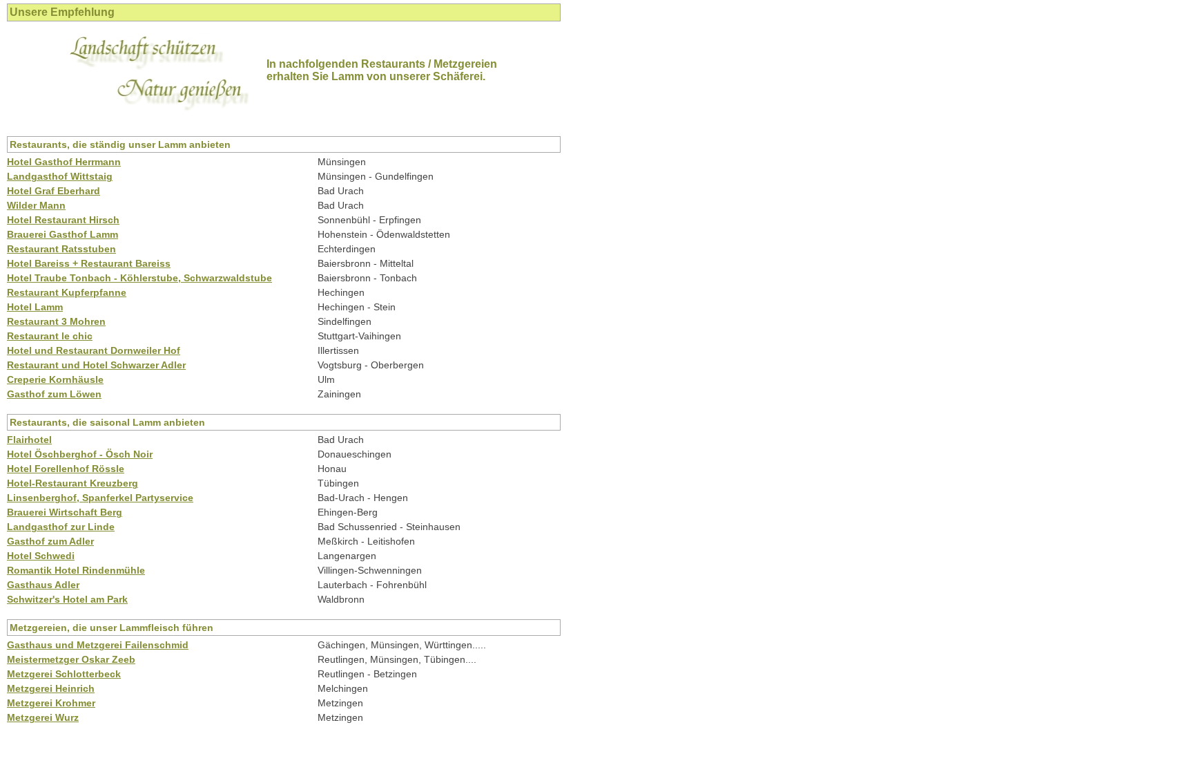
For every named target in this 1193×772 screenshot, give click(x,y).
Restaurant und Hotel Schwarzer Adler (96, 364)
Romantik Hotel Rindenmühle (76, 570)
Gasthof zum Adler (50, 541)
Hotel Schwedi (41, 555)
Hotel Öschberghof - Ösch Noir (80, 454)
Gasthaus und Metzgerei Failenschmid (97, 644)
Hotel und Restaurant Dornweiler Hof (93, 350)
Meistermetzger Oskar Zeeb (71, 659)
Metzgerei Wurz (43, 717)
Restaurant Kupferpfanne (66, 292)
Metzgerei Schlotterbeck (64, 673)
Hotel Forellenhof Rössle (65, 468)
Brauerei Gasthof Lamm (62, 234)
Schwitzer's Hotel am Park (67, 599)
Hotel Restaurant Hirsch (63, 219)
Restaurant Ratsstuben (61, 248)
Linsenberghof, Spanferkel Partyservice (100, 497)
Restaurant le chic (50, 335)
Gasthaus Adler (43, 584)
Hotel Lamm (35, 306)
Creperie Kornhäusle (55, 379)
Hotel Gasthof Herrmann (64, 161)
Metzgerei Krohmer (51, 702)
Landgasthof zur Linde (61, 526)
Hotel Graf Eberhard (53, 190)
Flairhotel (29, 439)
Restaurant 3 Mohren (56, 321)
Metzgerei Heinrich (51, 688)
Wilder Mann (36, 205)
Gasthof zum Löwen (54, 393)
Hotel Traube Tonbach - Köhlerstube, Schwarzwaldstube (139, 277)
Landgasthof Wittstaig (60, 176)
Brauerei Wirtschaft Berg (64, 512)
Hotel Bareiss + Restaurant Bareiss (89, 263)
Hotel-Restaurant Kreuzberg (72, 483)
